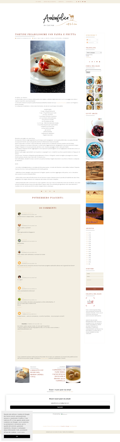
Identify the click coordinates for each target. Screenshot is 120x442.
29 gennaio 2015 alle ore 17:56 (29, 263)
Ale (23, 224)
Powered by (56, 414)
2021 (87, 239)
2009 (87, 264)
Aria (23, 276)
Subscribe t (91, 35)
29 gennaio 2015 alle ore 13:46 (29, 214)
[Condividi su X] (41, 191)
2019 (87, 243)
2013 (87, 255)
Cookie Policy (47, 426)
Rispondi (20, 218)
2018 (87, 245)
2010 (87, 262)
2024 (87, 233)
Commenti (91, 42)
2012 (87, 257)
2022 (87, 237)
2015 (87, 251)
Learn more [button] (21, 432)
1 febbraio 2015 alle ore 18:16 (29, 314)
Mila (23, 250)
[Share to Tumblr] (54, 191)
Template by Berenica (68, 432)
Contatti (61, 1)
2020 (87, 241)
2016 (87, 249)
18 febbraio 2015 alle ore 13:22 (34, 323)
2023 (87, 235)
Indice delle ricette (50, 1)
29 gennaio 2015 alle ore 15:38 (29, 225)
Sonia (23, 287)
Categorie (69, 1)
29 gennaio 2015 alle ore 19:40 (29, 277)
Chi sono (38, 1)
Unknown (24, 262)
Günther (24, 239)
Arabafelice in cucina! (52, 432)
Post (89, 40)
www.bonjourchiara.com (24, 267)
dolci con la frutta (44, 38)
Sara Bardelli (73, 426)
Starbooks (66, 38)
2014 (87, 253)
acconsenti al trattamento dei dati (63, 391)
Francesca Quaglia (27, 213)
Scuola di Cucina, (61, 102)
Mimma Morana (26, 312)
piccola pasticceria (56, 38)
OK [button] (17, 436)
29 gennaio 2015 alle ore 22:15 (29, 288)
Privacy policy (44, 358)
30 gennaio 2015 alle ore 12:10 (29, 299)
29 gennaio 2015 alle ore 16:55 (29, 252)
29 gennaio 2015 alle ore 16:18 (29, 241)
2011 (87, 260)
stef (23, 298)
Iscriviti (60, 407)
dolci (35, 38)
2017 (87, 247)
